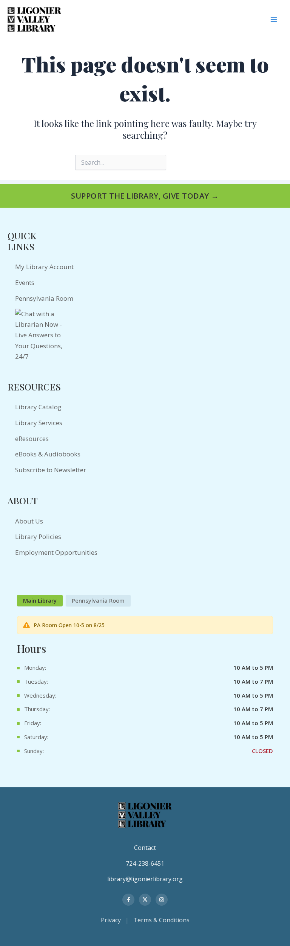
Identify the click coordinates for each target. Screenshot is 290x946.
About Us (29, 521)
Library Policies (38, 536)
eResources (32, 438)
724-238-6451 (145, 863)
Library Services (38, 422)
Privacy (111, 920)
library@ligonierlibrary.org (145, 879)
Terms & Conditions (161, 920)
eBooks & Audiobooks (47, 454)
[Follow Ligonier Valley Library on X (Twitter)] (145, 900)
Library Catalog (38, 407)
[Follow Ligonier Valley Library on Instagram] (162, 900)
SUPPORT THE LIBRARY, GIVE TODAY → (145, 196)
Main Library (40, 600)
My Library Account (44, 266)
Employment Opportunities (56, 552)
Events (24, 282)
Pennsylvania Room (44, 298)
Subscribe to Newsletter (50, 469)
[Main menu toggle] (273, 19)
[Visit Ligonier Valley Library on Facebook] (128, 900)
